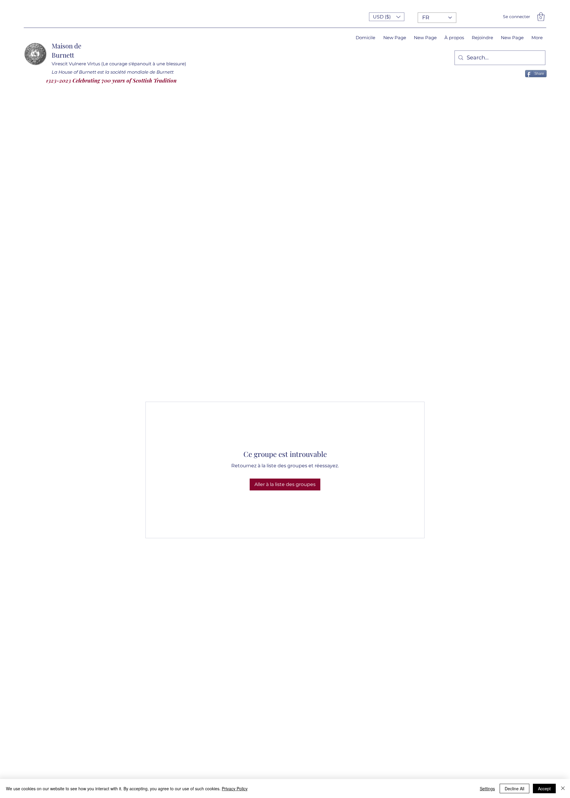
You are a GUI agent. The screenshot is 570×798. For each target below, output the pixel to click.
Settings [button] (487, 788)
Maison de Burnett (66, 50)
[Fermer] (562, 788)
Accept (544, 788)
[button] (386, 16)
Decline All (514, 788)
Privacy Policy (235, 788)
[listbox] (386, 16)
